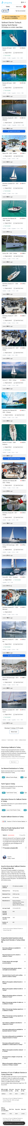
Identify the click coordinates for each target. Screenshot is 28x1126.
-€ (24, 2)
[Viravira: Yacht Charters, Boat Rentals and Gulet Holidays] (7, 2)
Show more (14, 732)
